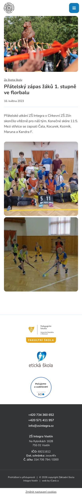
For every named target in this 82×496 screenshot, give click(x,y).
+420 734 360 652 (41, 415)
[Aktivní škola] (41, 387)
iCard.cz (54, 480)
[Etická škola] (41, 359)
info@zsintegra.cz (41, 426)
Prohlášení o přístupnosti (21, 477)
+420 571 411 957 (41, 420)
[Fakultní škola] (41, 331)
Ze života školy (13, 80)
